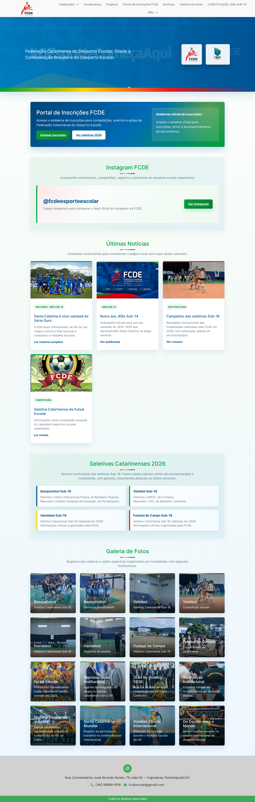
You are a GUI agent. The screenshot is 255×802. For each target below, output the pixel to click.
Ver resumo (174, 341)
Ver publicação (110, 341)
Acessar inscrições (53, 135)
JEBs (150, 12)
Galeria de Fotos (191, 4)
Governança (92, 4)
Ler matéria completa (48, 342)
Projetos (112, 4)
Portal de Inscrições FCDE (140, 4)
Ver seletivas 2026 (89, 135)
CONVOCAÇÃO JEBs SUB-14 (227, 4)
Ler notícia (41, 435)
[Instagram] (127, 768)
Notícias (169, 4)
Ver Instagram (198, 204)
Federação (66, 4)
